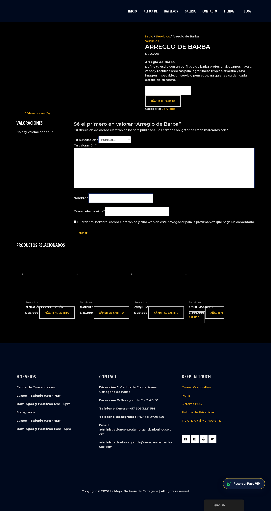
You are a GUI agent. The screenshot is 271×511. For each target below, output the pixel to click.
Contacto (209, 11)
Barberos (171, 11)
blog (247, 11)
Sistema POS (192, 404)
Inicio (132, 11)
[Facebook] (186, 439)
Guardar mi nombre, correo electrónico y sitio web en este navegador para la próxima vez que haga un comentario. (166, 222)
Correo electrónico (89, 211)
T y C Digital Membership (201, 420)
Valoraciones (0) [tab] (37, 113)
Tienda (229, 11)
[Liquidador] (212, 439)
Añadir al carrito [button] (57, 313)
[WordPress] (204, 439)
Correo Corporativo (196, 387)
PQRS (186, 395)
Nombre (81, 198)
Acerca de (151, 11)
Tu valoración (85, 145)
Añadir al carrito (163, 101)
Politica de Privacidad (198, 412)
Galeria (190, 11)
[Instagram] (195, 439)
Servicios (163, 36)
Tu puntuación (86, 140)
